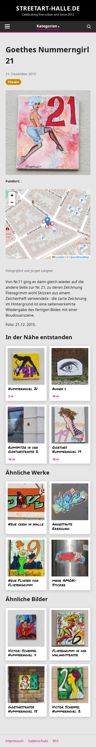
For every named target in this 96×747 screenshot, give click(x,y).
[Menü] (7, 26)
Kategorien (47, 26)
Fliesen (13, 82)
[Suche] (88, 26)
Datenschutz (38, 741)
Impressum (15, 741)
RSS (55, 741)
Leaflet (59, 257)
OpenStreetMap (79, 257)
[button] (47, 221)
